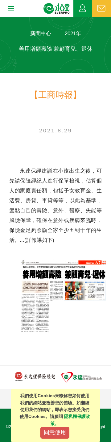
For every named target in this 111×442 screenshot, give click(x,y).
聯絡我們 (101, 8)
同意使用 (55, 432)
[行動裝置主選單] (9, 9)
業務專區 (82, 8)
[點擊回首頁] (57, 8)
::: (2, 20)
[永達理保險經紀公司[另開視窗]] (35, 376)
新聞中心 (40, 33)
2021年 (73, 33)
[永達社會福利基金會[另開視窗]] (81, 377)
